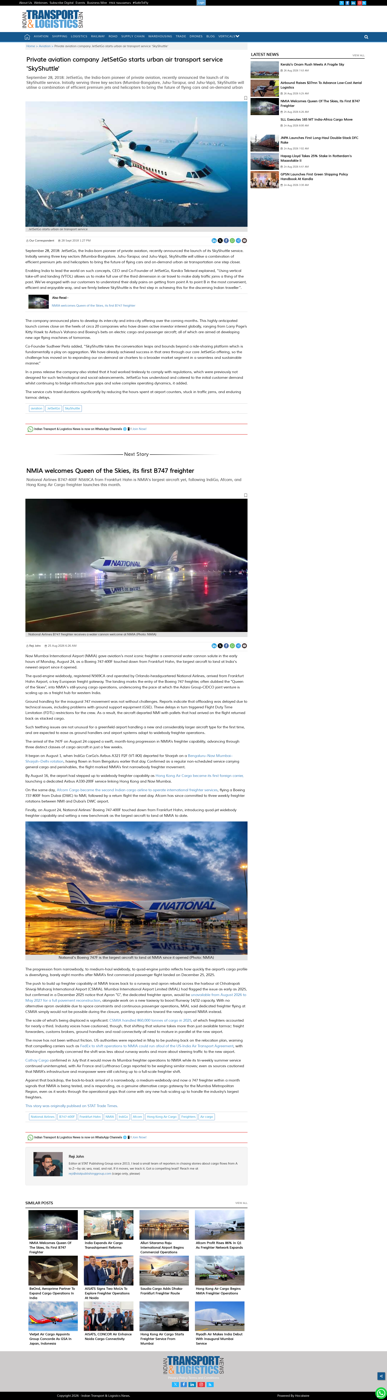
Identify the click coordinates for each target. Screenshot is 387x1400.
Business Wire (97, 3)
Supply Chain (133, 36)
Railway (98, 36)
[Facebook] (226, 240)
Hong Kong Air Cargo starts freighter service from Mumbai (162, 1339)
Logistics (79, 36)
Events (80, 3)
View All (241, 1203)
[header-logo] (52, 19)
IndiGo (123, 1117)
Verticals (226, 36)
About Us (25, 3)
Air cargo (206, 1117)
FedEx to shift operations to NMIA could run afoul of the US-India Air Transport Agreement (156, 1046)
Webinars (41, 3)
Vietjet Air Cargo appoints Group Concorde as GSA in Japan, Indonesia (50, 1339)
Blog (210, 36)
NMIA (110, 1117)
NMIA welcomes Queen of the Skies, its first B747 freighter (93, 306)
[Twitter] (220, 240)
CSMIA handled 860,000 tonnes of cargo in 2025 (150, 1020)
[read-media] (38, 306)
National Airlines (42, 1117)
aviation (36, 408)
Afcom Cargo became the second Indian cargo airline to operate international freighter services (137, 790)
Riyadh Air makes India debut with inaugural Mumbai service (219, 1339)
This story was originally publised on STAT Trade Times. (71, 1106)
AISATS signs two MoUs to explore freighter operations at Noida (107, 1293)
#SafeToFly (140, 3)
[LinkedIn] (214, 240)
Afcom (137, 1117)
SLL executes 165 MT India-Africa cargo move (317, 120)
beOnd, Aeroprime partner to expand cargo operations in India (52, 1293)
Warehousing (160, 36)
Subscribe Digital (62, 3)
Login (201, 2)
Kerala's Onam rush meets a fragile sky (312, 64)
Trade (181, 36)
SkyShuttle (72, 408)
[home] (27, 37)
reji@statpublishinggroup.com (90, 1174)
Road (113, 36)
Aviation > (46, 46)
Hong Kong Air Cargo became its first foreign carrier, (200, 775)
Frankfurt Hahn (90, 1117)
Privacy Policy (178, 1378)
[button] (136, 98)
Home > (32, 46)
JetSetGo (53, 408)
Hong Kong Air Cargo (162, 1117)
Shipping (59, 36)
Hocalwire (302, 1396)
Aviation (41, 36)
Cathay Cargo (37, 1060)
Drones (196, 36)
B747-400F (67, 1117)
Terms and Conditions (203, 1378)
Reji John (76, 1156)
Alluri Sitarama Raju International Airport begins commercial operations (162, 1247)
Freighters (188, 1117)
